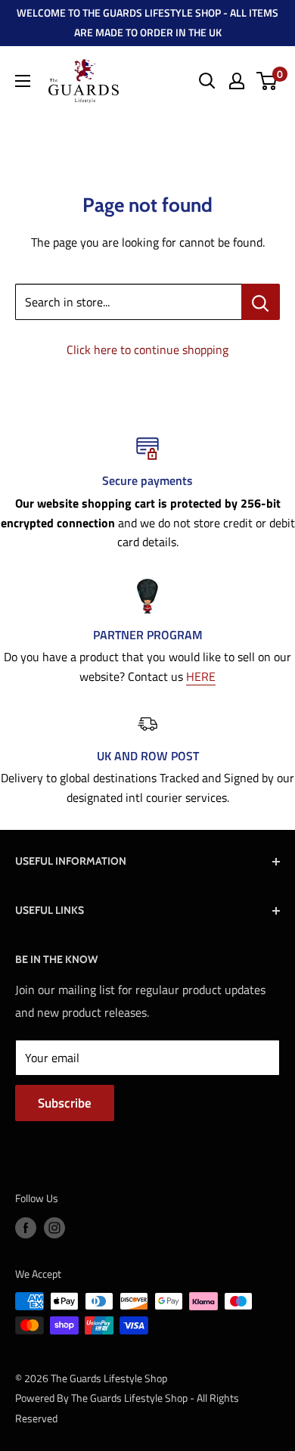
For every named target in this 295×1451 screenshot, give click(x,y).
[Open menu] (22, 81)
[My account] (236, 81)
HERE (201, 676)
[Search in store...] (260, 302)
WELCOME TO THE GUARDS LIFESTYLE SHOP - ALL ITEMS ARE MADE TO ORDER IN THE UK (147, 22)
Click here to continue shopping (147, 349)
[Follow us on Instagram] (54, 1227)
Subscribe (65, 1103)
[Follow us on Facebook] (25, 1227)
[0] (267, 81)
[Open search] (207, 81)
